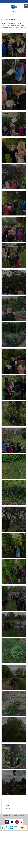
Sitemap (2, 816)
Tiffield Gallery (9, 809)
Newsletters (9, 805)
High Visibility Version (7, 815)
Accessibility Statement (19, 815)
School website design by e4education (14, 818)
